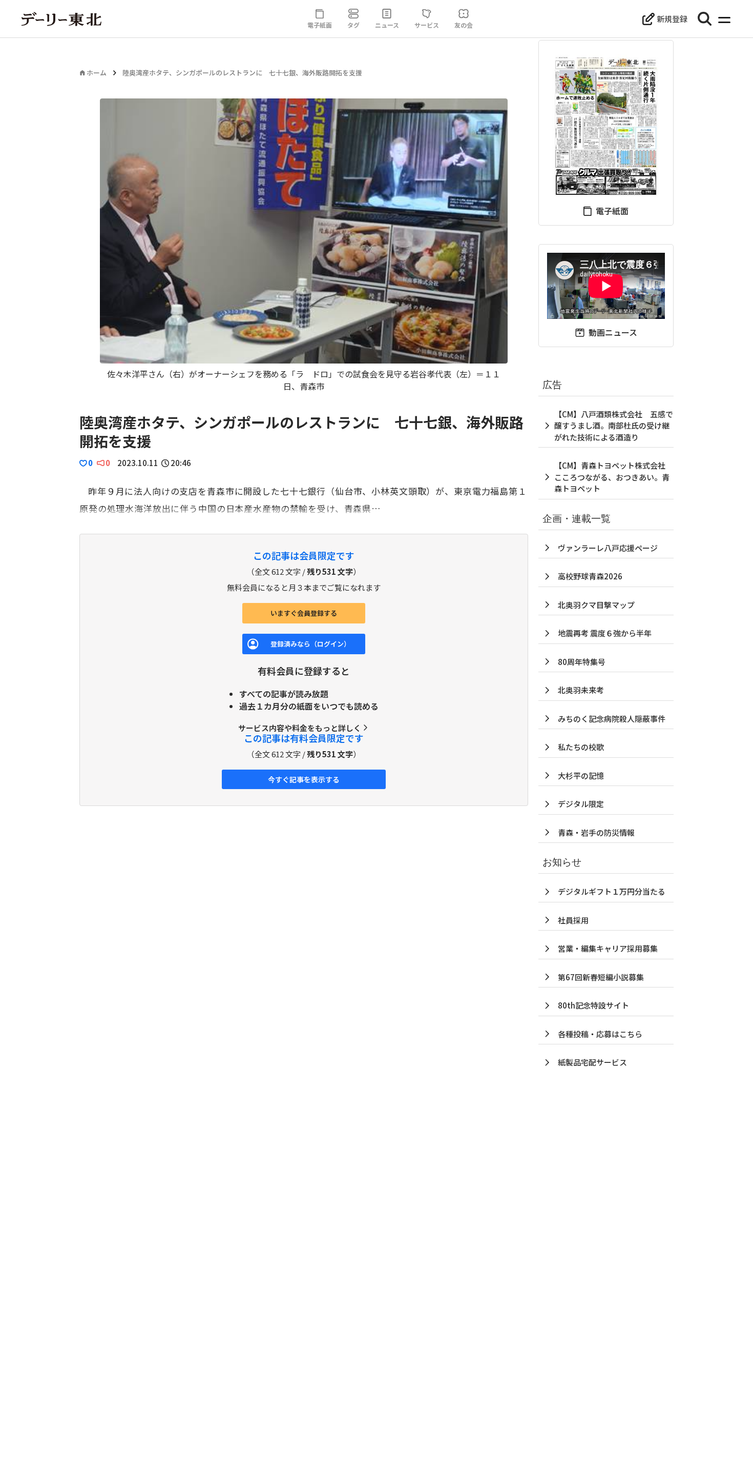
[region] (304, 245)
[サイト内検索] (705, 19)
